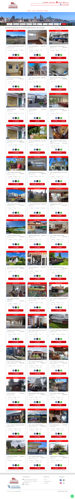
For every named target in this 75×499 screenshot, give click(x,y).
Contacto (46, 10)
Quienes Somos (39, 10)
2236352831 (45, 2)
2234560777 (53, 2)
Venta (33, 10)
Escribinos (66, 2)
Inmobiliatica (13, 491)
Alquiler (29, 10)
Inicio (45, 479)
